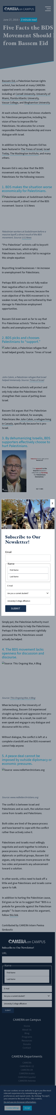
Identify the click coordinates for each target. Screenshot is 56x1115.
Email (8, 552)
